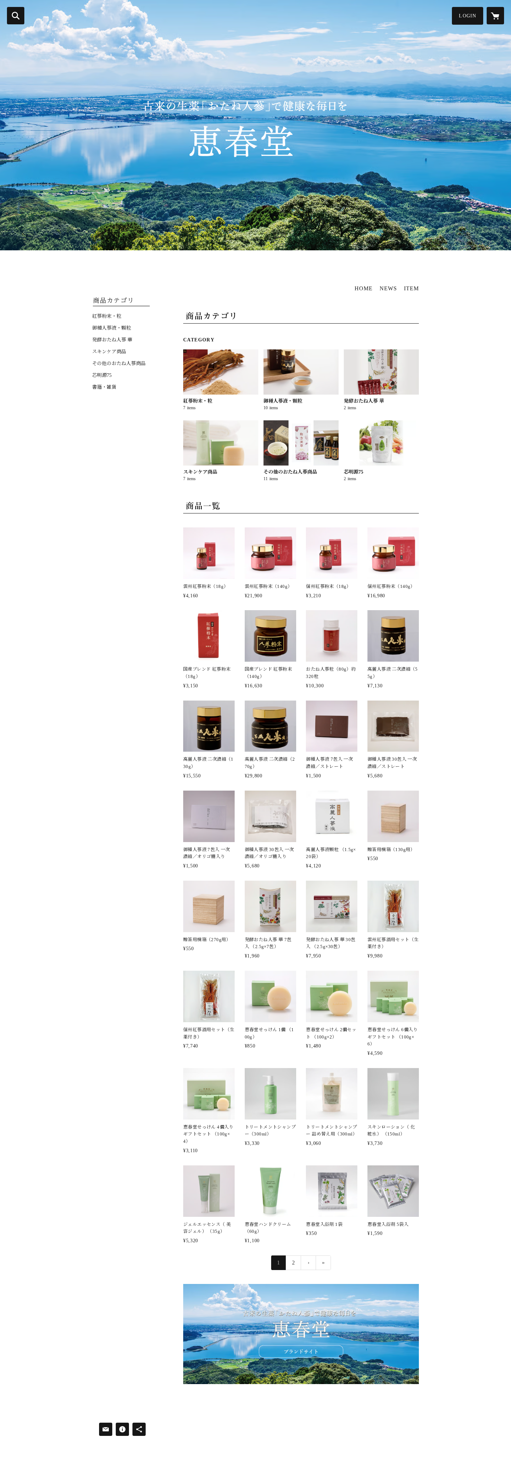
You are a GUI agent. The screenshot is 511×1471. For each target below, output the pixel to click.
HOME (364, 288)
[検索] (15, 15)
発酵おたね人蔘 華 (112, 340)
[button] (467, 16)
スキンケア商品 (109, 351)
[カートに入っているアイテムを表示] (495, 15)
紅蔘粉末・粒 (106, 316)
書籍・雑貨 (104, 387)
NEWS (388, 288)
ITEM (411, 288)
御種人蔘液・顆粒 (111, 328)
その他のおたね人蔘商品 (119, 363)
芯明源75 (102, 375)
